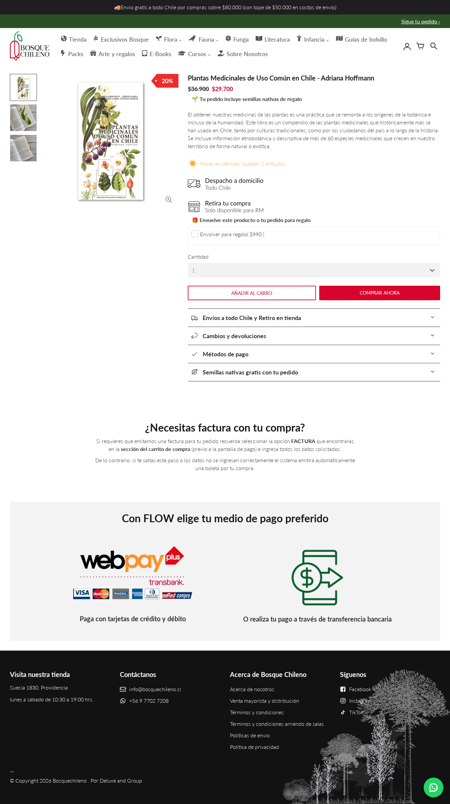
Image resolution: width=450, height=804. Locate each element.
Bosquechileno (70, 780)
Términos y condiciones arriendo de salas (277, 724)
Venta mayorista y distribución (264, 700)
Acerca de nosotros (252, 689)
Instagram (360, 700)
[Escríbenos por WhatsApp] (433, 787)
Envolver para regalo (232, 234)
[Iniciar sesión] (407, 46)
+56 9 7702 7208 (149, 700)
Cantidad (198, 256)
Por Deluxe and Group (116, 780)
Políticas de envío (250, 735)
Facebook (360, 689)
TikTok (356, 712)
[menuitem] (73, 38)
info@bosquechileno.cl (155, 689)
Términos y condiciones (257, 712)
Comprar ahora (380, 293)
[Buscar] (433, 46)
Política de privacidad (254, 747)
